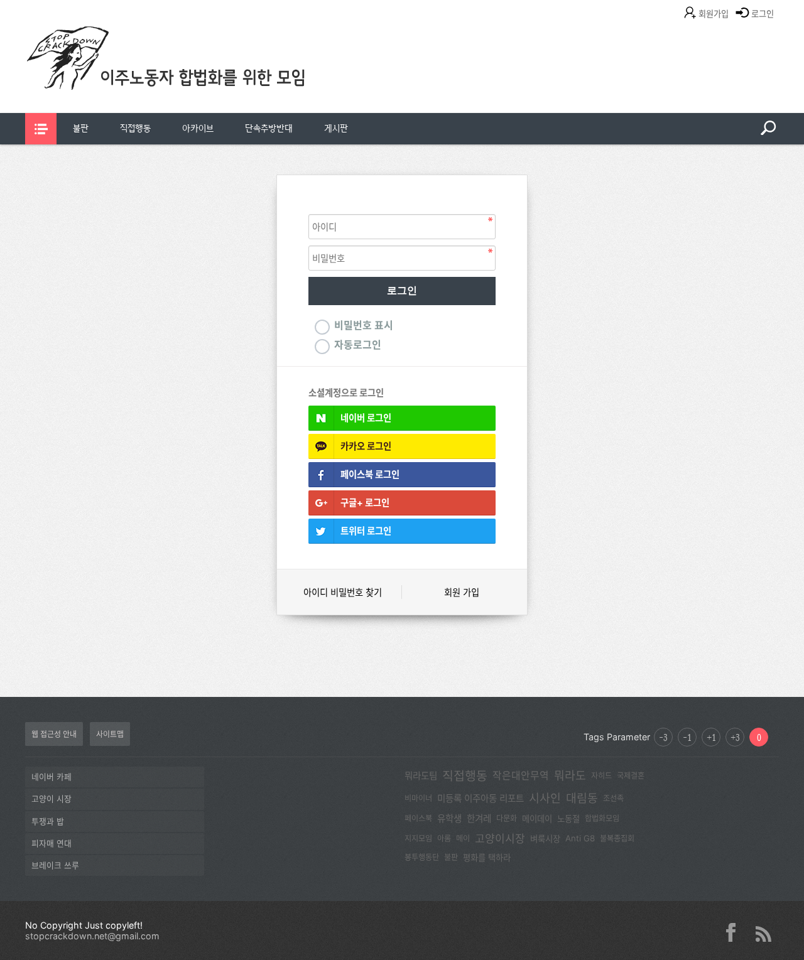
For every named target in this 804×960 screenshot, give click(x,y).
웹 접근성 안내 (54, 734)
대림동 (582, 798)
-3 (663, 737)
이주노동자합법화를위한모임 (191, 78)
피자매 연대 (51, 843)
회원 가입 (461, 592)
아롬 (444, 838)
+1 (711, 737)
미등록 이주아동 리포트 (480, 798)
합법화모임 (602, 818)
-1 (687, 737)
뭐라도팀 (421, 776)
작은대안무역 (520, 776)
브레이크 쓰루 (55, 865)
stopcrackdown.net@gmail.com (92, 935)
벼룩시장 (545, 839)
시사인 (545, 798)
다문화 (506, 818)
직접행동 (135, 128)
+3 (735, 737)
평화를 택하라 (487, 858)
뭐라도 (570, 775)
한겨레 (479, 818)
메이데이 (537, 819)
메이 (463, 838)
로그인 (762, 14)
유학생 (449, 818)
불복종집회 (617, 838)
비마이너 (418, 798)
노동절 (568, 819)
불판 (81, 128)
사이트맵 (110, 734)
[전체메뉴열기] (41, 128)
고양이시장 (500, 838)
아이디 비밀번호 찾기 (342, 592)
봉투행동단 (422, 857)
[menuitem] (80, 128)
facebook (735, 932)
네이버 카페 (51, 777)
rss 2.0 (763, 932)
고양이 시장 (51, 799)
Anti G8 (580, 838)
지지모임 (418, 838)
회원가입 (713, 14)
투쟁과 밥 (47, 821)
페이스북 (418, 818)
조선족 (613, 798)
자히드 (601, 775)
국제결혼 (630, 775)
